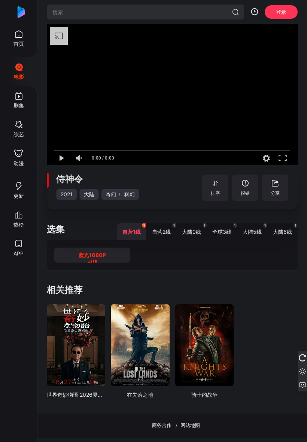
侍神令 (69, 178)
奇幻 (111, 194)
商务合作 (161, 425)
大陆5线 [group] (254, 229)
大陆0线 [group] (194, 229)
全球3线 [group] (224, 229)
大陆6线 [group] (285, 229)
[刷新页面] (302, 357)
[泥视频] (19, 12)
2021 (67, 194)
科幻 (129, 194)
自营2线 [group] (163, 229)
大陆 (89, 194)
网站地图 (190, 425)
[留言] (302, 384)
